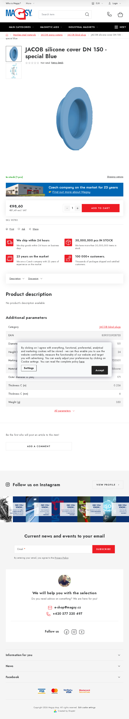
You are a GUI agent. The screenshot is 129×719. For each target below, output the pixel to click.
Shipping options (115, 176)
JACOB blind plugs (110, 327)
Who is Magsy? (13, 3)
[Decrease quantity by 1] (67, 208)
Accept (99, 370)
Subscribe (103, 549)
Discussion (33, 278)
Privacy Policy (61, 557)
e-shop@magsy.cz (67, 607)
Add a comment (38, 446)
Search (87, 14)
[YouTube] (81, 631)
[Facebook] (66, 631)
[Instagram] (74, 631)
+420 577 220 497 (110, 14)
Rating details (57, 62)
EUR (97, 3)
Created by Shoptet (66, 711)
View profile (105, 484)
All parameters (62, 411)
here (81, 361)
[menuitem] (21, 27)
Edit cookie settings (86, 707)
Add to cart (100, 208)
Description (15, 278)
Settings (29, 368)
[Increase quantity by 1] (77, 208)
